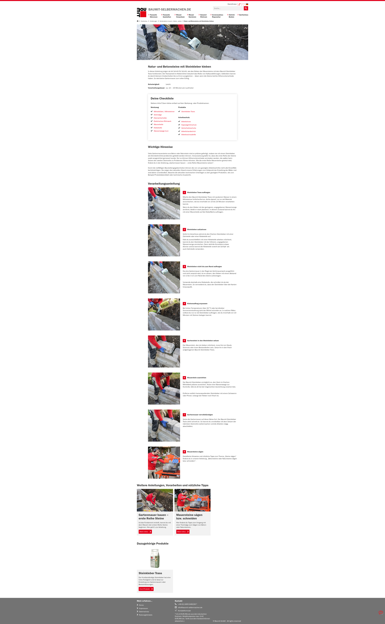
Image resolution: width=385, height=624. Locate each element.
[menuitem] (154, 16)
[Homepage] (137, 21)
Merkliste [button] (243, 4)
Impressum (143, 608)
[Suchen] (246, 8)
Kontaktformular (184, 611)
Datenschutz (144, 611)
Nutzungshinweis (145, 615)
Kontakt (239, 4)
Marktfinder (232, 4)
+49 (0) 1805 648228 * (187, 604)
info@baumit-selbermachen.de (190, 607)
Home (141, 605)
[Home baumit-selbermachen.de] (141, 13)
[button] (247, 4)
